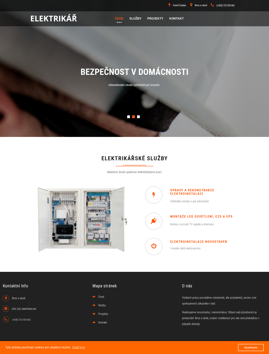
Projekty (155, 18)
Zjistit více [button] (78, 347)
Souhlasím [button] (250, 347)
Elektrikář (53, 18)
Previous (35, 114)
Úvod (119, 18)
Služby (135, 18)
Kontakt (176, 18)
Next (233, 114)
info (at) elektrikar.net (24, 309)
